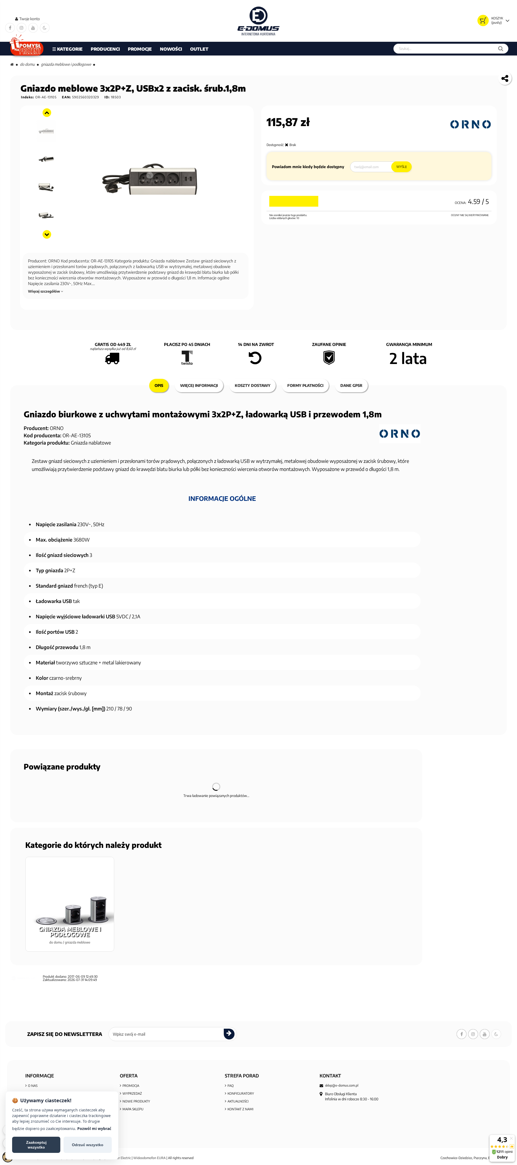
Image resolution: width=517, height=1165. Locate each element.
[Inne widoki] (47, 112)
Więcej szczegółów (44, 291)
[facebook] (10, 28)
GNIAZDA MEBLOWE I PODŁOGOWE (66, 64)
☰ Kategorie (67, 49)
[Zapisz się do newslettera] (229, 1034)
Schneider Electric (118, 1158)
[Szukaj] (501, 49)
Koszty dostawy (252, 385)
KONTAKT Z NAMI (240, 1109)
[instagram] (21, 28)
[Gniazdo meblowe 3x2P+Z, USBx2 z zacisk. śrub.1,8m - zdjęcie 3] (46, 131)
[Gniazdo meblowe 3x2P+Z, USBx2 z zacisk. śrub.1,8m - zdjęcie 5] (46, 187)
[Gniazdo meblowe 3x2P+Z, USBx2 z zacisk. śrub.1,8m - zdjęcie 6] (46, 215)
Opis (159, 385)
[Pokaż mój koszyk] (483, 20)
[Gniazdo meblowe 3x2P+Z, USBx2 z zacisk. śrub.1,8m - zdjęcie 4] (46, 159)
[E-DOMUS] (259, 21)
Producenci (105, 49)
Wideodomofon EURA (149, 1158)
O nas (32, 1085)
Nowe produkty (136, 1101)
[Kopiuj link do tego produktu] (505, 78)
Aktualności (238, 1101)
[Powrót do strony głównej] (12, 64)
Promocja (131, 1085)
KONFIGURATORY (241, 1093)
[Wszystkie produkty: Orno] (470, 124)
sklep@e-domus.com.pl (341, 1085)
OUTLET (199, 49)
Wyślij (401, 167)
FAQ (231, 1085)
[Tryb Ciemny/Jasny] (45, 28)
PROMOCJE (140, 49)
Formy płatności (305, 385)
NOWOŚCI (171, 49)
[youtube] (33, 28)
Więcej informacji (199, 385)
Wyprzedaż (132, 1093)
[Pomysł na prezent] (26, 49)
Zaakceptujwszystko (36, 1144)
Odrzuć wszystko (87, 1145)
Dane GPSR (351, 385)
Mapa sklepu (133, 1109)
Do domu (27, 64)
